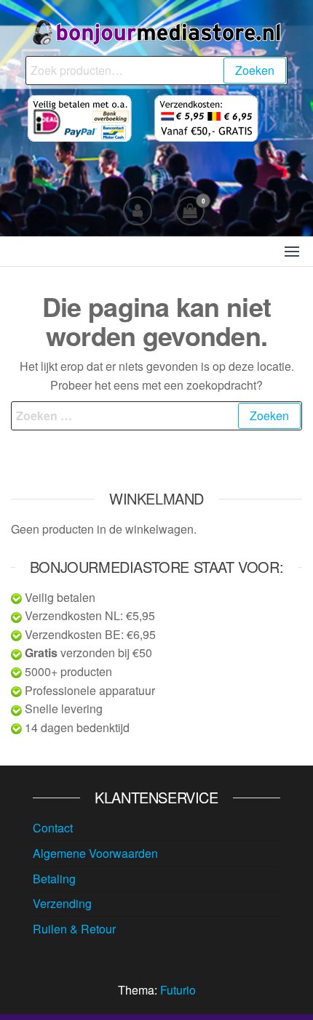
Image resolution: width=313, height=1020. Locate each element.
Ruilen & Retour (74, 928)
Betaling (54, 878)
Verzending (62, 903)
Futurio (178, 989)
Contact (53, 827)
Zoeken (254, 70)
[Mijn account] (137, 210)
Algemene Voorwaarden (95, 853)
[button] (292, 251)
